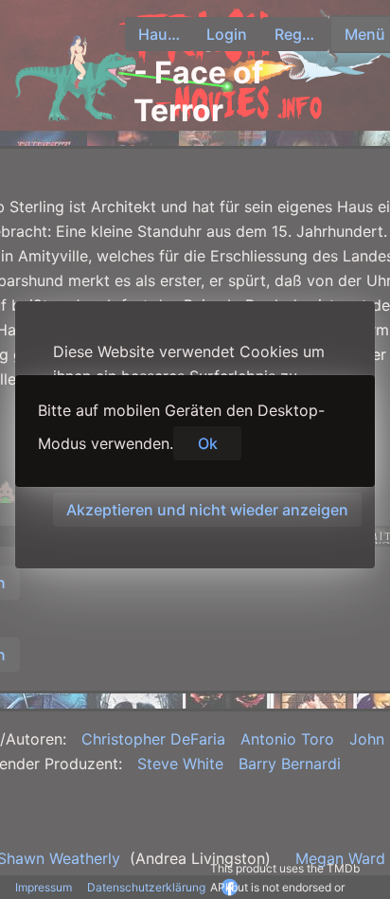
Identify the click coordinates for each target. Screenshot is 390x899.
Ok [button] (208, 443)
